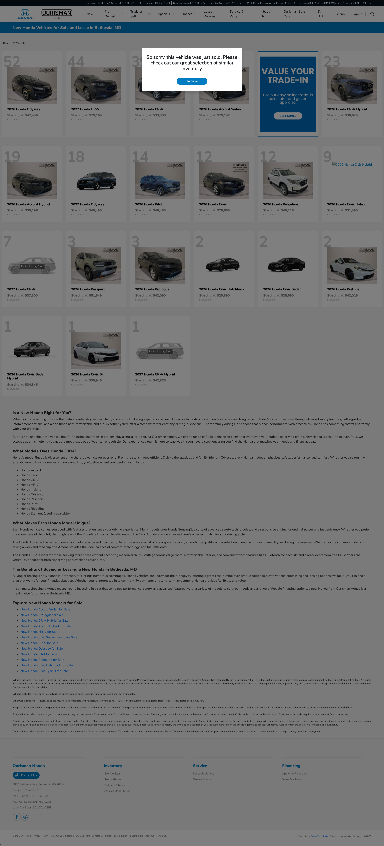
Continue (192, 81)
